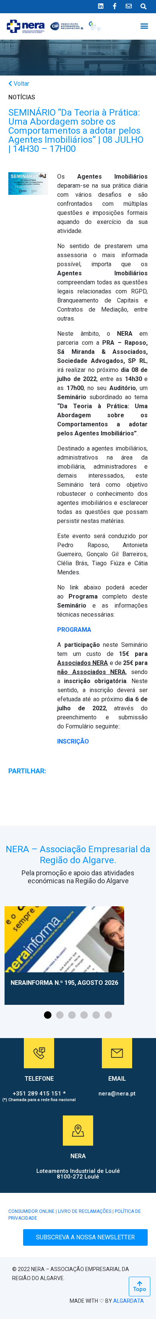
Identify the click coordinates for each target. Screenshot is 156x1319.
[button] (144, 25)
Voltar (20, 83)
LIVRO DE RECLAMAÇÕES (84, 1211)
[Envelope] (129, 6)
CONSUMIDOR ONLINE (31, 1211)
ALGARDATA (128, 1301)
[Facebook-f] (115, 6)
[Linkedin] (101, 6)
